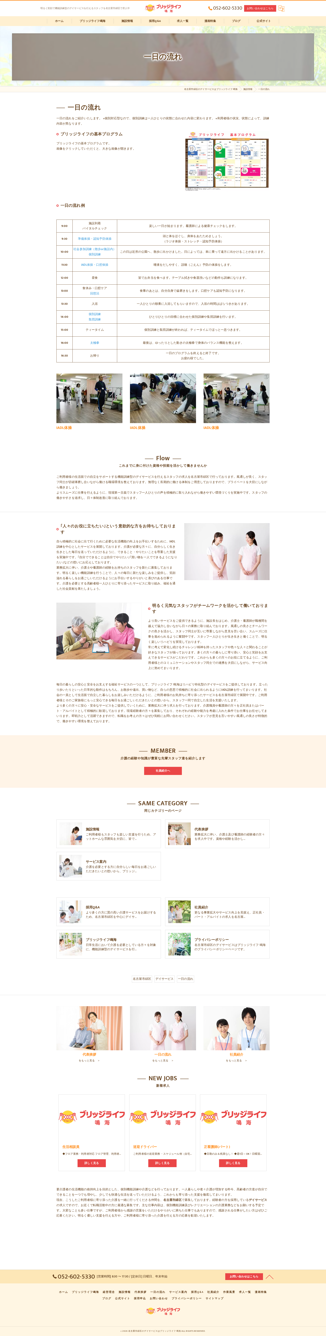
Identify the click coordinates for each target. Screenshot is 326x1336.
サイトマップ (215, 1298)
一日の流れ (185, 978)
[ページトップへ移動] (269, 1276)
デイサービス (164, 978)
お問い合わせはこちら (260, 8)
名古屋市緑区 (142, 978)
